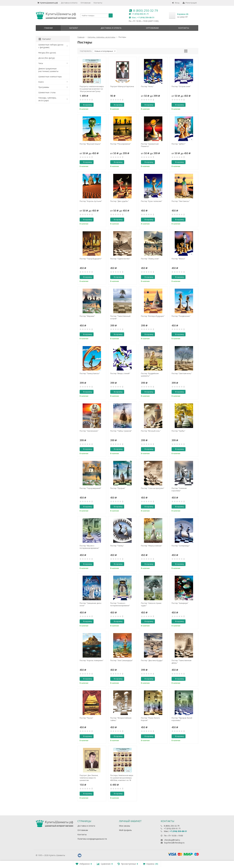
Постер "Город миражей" (90, 488)
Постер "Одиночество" (120, 258)
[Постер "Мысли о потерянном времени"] (92, 530)
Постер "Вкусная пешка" (90, 144)
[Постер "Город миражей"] (92, 473)
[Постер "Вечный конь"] (153, 415)
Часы (40, 63)
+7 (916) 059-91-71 (140, 14)
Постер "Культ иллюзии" (151, 201)
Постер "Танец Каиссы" (90, 373)
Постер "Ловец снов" (150, 258)
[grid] (185, 51)
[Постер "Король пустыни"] (92, 186)
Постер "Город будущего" (91, 258)
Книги (41, 82)
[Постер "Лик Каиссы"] (184, 186)
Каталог (73, 28)
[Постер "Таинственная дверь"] (184, 645)
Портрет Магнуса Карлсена (122, 86)
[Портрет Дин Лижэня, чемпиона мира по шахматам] (92, 760)
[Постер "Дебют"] (184, 128)
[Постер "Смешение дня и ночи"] (92, 588)
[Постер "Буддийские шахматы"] (153, 358)
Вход (177, 2)
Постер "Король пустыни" (91, 201)
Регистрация (191, 2)
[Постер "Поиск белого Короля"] (153, 702)
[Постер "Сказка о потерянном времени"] (122, 588)
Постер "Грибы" (178, 431)
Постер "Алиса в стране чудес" (151, 604)
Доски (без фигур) (46, 58)
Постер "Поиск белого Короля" (150, 719)
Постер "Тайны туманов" (121, 431)
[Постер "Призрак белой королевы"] (184, 702)
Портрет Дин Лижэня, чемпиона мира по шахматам (89, 777)
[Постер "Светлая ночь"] (184, 358)
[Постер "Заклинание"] (92, 415)
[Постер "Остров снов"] (184, 71)
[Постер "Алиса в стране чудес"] (153, 588)
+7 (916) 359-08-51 (145, 17)
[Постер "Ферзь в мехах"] (153, 530)
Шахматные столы (47, 92)
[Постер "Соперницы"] (184, 530)
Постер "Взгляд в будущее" (153, 316)
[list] (190, 51)
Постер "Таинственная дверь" (181, 661)
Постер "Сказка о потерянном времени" (120, 604)
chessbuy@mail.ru (172, 840)
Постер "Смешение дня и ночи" (90, 604)
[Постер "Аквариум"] (184, 588)
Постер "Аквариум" (180, 603)
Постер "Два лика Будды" (152, 660)
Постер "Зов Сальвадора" (121, 660)
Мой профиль (125, 830)
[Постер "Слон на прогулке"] (153, 473)
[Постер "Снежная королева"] (184, 473)
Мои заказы (124, 825)
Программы (43, 87)
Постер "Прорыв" (117, 488)
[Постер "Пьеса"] (92, 702)
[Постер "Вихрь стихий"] (122, 358)
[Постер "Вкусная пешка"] (92, 128)
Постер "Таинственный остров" (120, 317)
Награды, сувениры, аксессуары (47, 99)
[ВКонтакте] (79, 855)
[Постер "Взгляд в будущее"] (153, 301)
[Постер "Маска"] (184, 243)
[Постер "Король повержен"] (92, 645)
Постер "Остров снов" (181, 86)
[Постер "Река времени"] (122, 128)
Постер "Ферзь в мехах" (151, 545)
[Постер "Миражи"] (92, 301)
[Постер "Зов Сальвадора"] (122, 645)
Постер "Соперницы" (181, 545)
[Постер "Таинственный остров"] (122, 301)
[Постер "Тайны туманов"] (122, 415)
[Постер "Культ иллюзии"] (153, 186)
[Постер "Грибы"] (184, 415)
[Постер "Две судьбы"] (122, 186)
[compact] (194, 51)
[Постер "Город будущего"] (92, 243)
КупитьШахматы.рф (49, 2)
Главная (48, 28)
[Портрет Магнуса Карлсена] (122, 71)
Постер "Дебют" (179, 144)
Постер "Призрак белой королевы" (182, 719)
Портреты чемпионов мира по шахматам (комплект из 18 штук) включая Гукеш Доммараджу (92, 88)
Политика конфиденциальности (92, 839)
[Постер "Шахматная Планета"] (153, 128)
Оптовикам (85, 2)
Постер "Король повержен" (91, 660)
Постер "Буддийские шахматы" (150, 374)
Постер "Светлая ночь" (182, 373)
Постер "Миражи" (87, 316)
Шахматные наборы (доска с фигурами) (50, 46)
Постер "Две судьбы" (119, 201)
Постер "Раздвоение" (181, 316)
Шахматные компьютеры (50, 76)
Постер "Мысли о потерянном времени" (89, 546)
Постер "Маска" (178, 258)
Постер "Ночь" (147, 86)
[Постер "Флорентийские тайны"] (122, 702)
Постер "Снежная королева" (179, 489)
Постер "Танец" (117, 545)
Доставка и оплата (69, 2)
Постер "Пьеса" (86, 718)
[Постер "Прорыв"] (122, 473)
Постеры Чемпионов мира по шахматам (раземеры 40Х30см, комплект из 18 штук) (121, 777)
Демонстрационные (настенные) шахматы (48, 70)
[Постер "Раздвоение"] (184, 301)
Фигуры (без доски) (47, 52)
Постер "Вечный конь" (151, 431)
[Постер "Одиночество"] (122, 243)
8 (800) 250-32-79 (145, 10)
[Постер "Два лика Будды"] (153, 645)
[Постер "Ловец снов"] (153, 243)
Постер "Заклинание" (89, 431)
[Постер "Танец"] (122, 530)
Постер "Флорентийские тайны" (120, 719)
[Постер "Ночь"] (153, 71)
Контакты (98, 2)
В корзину (87, 105)
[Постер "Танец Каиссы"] (92, 358)
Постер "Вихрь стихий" (120, 373)
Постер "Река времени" (120, 144)
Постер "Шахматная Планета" (150, 145)
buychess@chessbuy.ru (174, 842)
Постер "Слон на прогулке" (152, 488)
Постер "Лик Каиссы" (181, 201)
